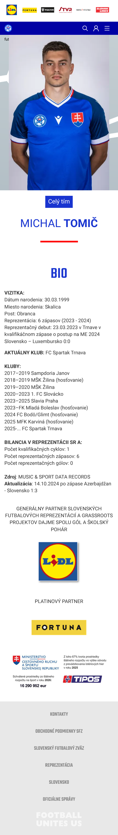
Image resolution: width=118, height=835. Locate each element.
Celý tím (59, 201)
